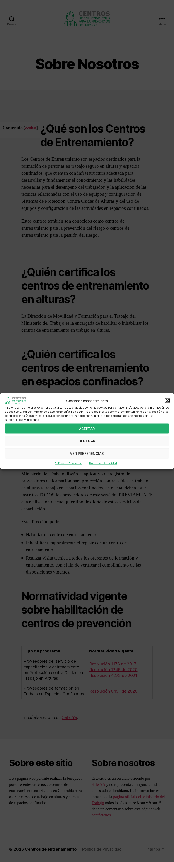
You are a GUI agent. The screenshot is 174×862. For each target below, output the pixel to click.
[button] (167, 400)
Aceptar (87, 428)
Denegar (87, 441)
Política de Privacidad (68, 463)
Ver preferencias (87, 453)
